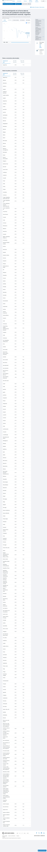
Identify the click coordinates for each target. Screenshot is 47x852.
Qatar (4, 550)
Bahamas (5, 117)
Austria (4, 112)
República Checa (6, 568)
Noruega (4, 507)
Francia (4, 278)
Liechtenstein (5, 429)
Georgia (4, 286)
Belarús (4, 129)
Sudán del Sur (5, 646)
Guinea (4, 309)
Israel (4, 383)
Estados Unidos (6, 255)
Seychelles (5, 625)
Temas (25, 1)
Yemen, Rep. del (6, 709)
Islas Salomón (5, 368)
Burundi (4, 166)
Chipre (4, 189)
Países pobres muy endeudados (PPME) (6, 797)
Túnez (4, 677)
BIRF (17, 833)
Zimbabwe (5, 715)
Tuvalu (4, 686)
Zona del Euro (5, 806)
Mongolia (5, 479)
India (4, 335)
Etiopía (4, 263)
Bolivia (4, 146)
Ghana (4, 289)
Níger (4, 501)
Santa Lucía (5, 614)
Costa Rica (5, 211)
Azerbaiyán (5, 115)
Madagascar (5, 440)
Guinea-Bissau (6, 315)
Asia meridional (6, 740)
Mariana (4, 457)
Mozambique (5, 484)
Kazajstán (5, 397)
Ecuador (4, 234)
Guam (4, 303)
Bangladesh (5, 123)
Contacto (3, 836)
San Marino (5, 608)
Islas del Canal (6, 380)
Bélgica (4, 132)
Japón (4, 392)
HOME (13, 1)
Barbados (5, 126)
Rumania (4, 593)
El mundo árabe (6, 750)
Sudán (4, 643)
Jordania (4, 395)
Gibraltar (4, 292)
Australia (4, 109)
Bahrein (4, 120)
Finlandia (5, 275)
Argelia (4, 98)
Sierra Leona (5, 628)
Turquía (4, 683)
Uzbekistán (5, 698)
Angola (4, 89)
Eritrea (4, 246)
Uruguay (4, 695)
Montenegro (5, 482)
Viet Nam (5, 706)
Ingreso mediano (6, 812)
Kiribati (4, 406)
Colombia (5, 192)
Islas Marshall (5, 365)
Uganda (4, 692)
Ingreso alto (5, 809)
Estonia (4, 258)
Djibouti (4, 228)
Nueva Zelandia (6, 513)
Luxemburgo (5, 434)
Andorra (4, 86)
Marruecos (5, 460)
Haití (4, 320)
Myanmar (5, 487)
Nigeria (4, 504)
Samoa (4, 602)
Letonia (4, 417)
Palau (4, 524)
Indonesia (5, 338)
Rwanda (4, 596)
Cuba (4, 220)
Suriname (5, 654)
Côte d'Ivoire (5, 214)
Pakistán (4, 521)
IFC (22, 833)
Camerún (5, 175)
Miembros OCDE (6, 771)
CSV (40, 44)
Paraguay (5, 533)
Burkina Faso (5, 163)
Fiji (3, 269)
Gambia (4, 283)
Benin (4, 137)
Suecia (4, 649)
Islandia (4, 356)
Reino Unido (5, 559)
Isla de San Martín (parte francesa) (5, 353)
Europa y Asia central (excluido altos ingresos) (6, 768)
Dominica (5, 231)
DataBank (33, 7)
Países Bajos (5, 518)
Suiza (4, 651)
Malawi (4, 446)
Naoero (4, 493)
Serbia (4, 623)
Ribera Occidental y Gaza (5, 590)
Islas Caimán (5, 359)
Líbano (4, 420)
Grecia (4, 298)
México (4, 469)
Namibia (4, 490)
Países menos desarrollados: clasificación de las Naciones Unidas (6, 791)
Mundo (4, 717)
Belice (4, 134)
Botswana (5, 152)
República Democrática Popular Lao (5, 572)
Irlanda (4, 346)
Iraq (4, 343)
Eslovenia (5, 249)
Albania (4, 80)
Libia (4, 426)
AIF (19, 833)
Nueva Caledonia (6, 510)
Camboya (5, 172)
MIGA (25, 833)
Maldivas (4, 449)
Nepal (4, 496)
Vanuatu (4, 700)
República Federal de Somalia (5, 582)
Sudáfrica (5, 640)
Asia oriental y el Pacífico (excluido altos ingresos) (6, 747)
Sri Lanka (5, 637)
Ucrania (4, 689)
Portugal (4, 544)
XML (40, 46)
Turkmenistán (5, 680)
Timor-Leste (5, 666)
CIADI (28, 833)
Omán (4, 516)
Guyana (4, 318)
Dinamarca (5, 225)
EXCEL (40, 47)
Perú (4, 536)
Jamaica (4, 389)
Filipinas (4, 272)
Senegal (4, 620)
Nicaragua (5, 499)
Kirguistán (5, 403)
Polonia (4, 542)
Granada (4, 295)
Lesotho (4, 414)
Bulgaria (4, 161)
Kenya (4, 400)
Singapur (4, 631)
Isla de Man (5, 349)
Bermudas (5, 140)
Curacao (4, 222)
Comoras (4, 195)
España (4, 252)
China (4, 186)
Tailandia (4, 657)
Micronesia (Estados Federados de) (5, 472)
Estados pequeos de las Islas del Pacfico (6, 754)
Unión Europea (6, 803)
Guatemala (5, 306)
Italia (4, 386)
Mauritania (5, 466)
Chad (4, 180)
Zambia (4, 712)
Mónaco (4, 476)
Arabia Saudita (6, 95)
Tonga (4, 671)
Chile (4, 183)
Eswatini (4, 260)
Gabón (4, 281)
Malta (4, 454)
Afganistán (5, 77)
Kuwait (4, 412)
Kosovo (4, 409)
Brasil (4, 155)
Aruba (4, 106)
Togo (4, 668)
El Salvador (5, 240)
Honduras (5, 323)
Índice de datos (41, 7)
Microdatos (37, 7)
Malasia (4, 443)
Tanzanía (4, 660)
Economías (19, 1)
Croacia (4, 217)
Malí (4, 452)
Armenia (4, 103)
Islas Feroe (5, 362)
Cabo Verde (5, 169)
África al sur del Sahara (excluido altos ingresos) (6, 725)
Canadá (4, 178)
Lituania (4, 431)
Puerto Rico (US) (6, 547)
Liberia (4, 423)
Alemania (5, 83)
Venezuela (5, 703)
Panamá (4, 527)
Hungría (4, 332)
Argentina (5, 64)
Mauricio (4, 463)
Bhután (4, 143)
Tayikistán (5, 663)
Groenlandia (5, 300)
